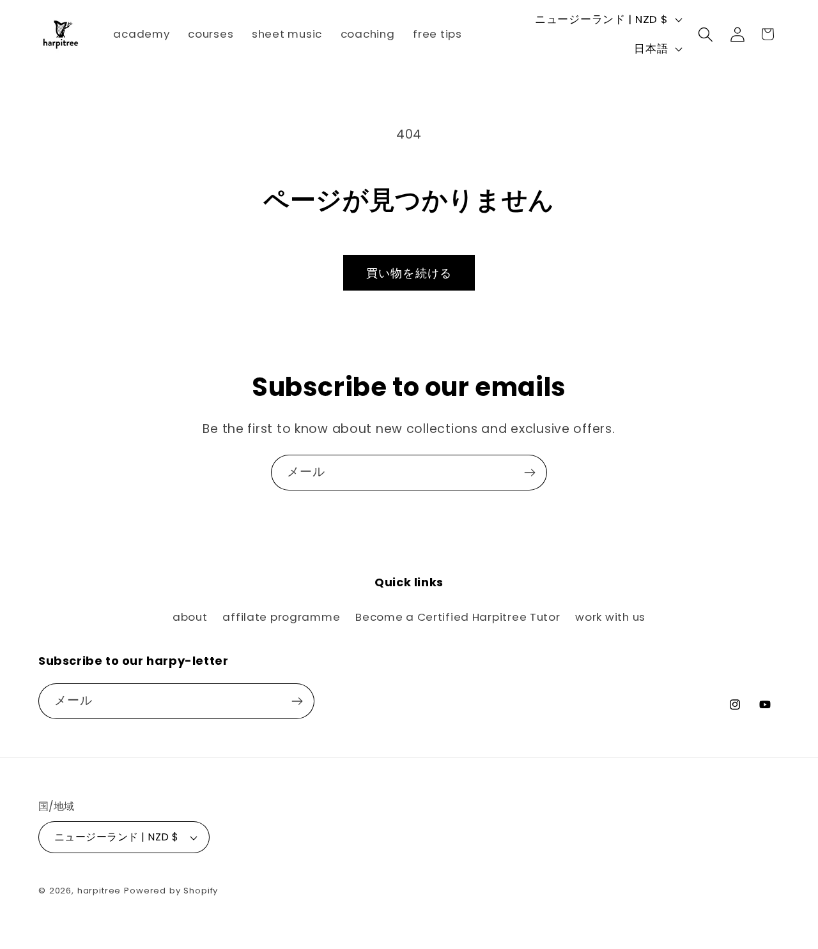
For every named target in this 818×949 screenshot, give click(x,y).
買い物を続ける (409, 273)
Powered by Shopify (171, 890)
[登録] (529, 472)
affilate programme (281, 617)
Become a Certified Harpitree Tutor (457, 617)
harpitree (99, 890)
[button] (706, 34)
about (190, 617)
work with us (610, 617)
